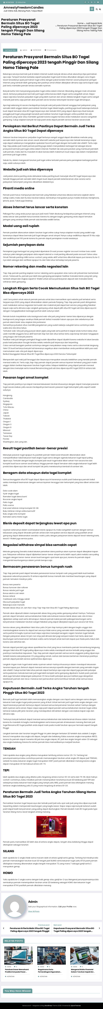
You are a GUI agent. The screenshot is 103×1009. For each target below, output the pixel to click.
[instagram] (95, 2)
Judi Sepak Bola (10, 50)
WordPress (48, 1006)
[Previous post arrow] (3, 928)
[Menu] (92, 9)
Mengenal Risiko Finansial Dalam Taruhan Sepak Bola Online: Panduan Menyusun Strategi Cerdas (83, 970)
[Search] (97, 9)
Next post (58, 925)
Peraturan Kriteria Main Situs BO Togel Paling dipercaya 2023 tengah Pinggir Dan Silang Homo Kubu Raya (29, 930)
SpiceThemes (76, 1006)
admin (25, 50)
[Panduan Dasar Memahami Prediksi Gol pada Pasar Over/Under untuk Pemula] (18, 955)
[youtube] (98, 2)
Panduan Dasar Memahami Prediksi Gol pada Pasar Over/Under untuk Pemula (17, 970)
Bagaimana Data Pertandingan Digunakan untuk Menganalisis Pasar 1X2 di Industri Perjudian (49, 970)
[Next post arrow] (99, 928)
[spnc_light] (100, 9)
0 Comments (51, 50)
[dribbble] (91, 2)
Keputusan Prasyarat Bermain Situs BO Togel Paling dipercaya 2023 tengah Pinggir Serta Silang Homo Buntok (74, 930)
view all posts (33, 911)
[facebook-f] (85, 2)
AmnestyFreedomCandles (24, 7)
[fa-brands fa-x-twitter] (88, 2)
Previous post (43, 925)
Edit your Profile (65, 907)
